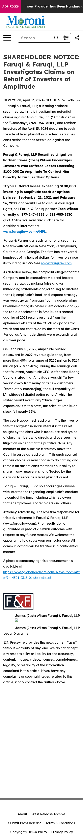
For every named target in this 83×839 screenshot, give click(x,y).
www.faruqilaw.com (56, 263)
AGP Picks (10, 6)
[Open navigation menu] (7, 38)
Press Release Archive (48, 814)
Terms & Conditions (60, 823)
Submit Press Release (25, 823)
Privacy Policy (62, 832)
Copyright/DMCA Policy (28, 832)
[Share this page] (77, 38)
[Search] (56, 37)
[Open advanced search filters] (66, 37)
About (22, 814)
